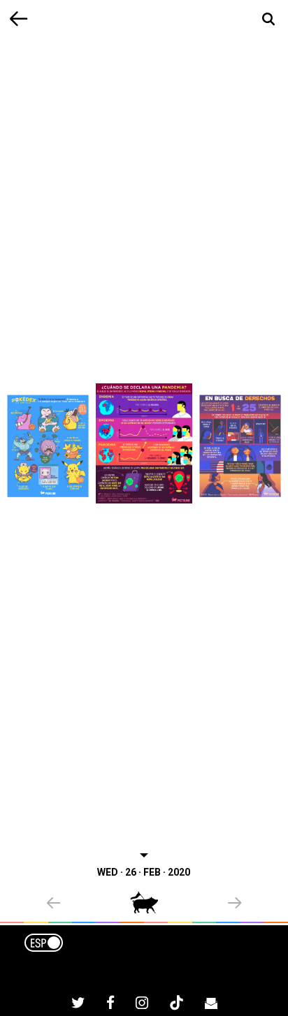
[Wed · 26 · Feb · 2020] (144, 443)
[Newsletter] (211, 1005)
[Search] (269, 19)
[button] (88, 904)
